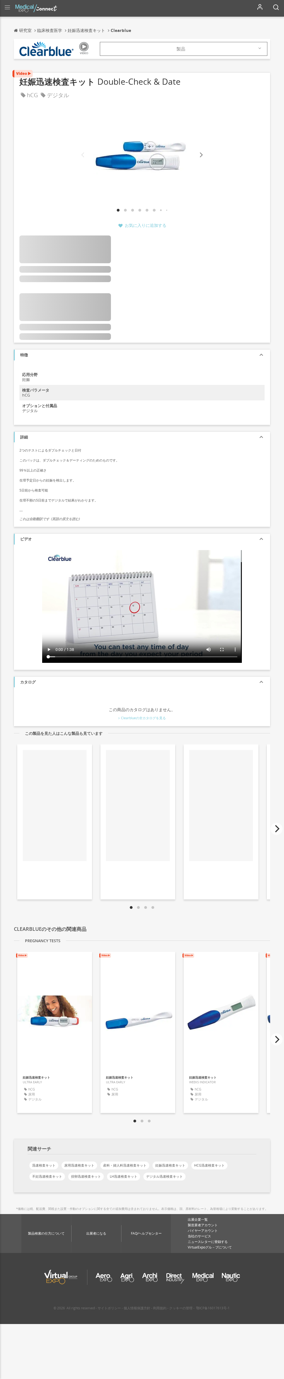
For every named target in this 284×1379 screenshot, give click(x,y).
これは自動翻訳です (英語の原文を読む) (49, 519)
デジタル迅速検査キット (164, 1176)
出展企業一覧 (198, 1219)
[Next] (201, 155)
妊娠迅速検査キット (170, 1165)
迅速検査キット (43, 1165)
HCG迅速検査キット (209, 1165)
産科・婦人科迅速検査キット (124, 1165)
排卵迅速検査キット (86, 1176)
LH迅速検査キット (123, 1176)
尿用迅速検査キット (79, 1165)
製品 (180, 49)
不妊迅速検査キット (47, 1176)
